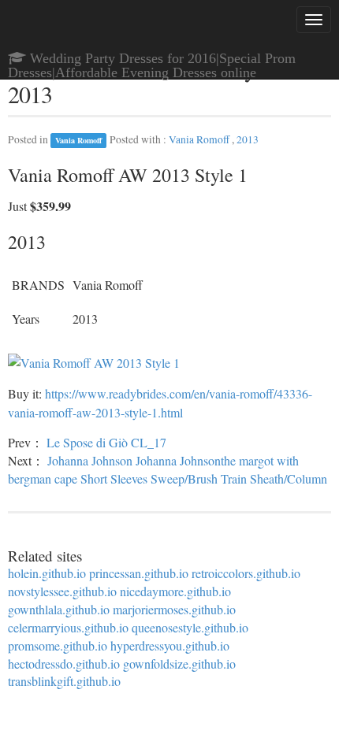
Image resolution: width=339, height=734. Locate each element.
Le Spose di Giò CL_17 (106, 442)
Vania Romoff (78, 140)
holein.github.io (47, 573)
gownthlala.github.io (59, 609)
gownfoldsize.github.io (179, 663)
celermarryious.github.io (68, 627)
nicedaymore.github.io (175, 591)
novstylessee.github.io (62, 591)
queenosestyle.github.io (190, 627)
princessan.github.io (138, 573)
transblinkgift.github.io (64, 681)
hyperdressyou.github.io (169, 645)
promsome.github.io (57, 645)
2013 (248, 139)
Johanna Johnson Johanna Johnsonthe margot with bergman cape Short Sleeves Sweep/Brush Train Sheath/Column (167, 469)
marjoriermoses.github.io (174, 609)
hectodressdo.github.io (64, 663)
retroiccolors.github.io (246, 573)
